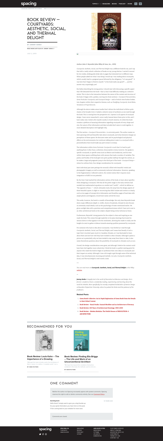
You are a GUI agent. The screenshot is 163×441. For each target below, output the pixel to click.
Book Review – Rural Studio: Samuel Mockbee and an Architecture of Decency (107, 304)
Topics (95, 4)
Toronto (63, 430)
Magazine (106, 4)
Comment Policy (99, 394)
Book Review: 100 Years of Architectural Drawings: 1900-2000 (101, 308)
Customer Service (117, 428)
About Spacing (115, 430)
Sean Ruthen (33, 367)
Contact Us (114, 438)
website (79, 270)
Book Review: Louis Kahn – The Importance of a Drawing (43, 358)
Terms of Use (115, 436)
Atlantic (97, 434)
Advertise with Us (117, 432)
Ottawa (96, 432)
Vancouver (64, 432)
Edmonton (98, 436)
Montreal (97, 430)
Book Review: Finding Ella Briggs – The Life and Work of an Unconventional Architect (81, 359)
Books (114, 4)
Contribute (114, 434)
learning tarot (54, 401)
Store (130, 4)
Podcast (122, 4)
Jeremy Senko (36, 45)
